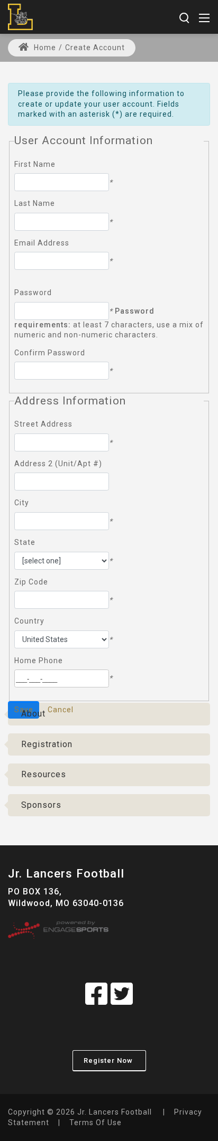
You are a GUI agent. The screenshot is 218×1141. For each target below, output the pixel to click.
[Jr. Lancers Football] (20, 16)
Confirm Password (49, 352)
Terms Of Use (95, 1122)
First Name (35, 164)
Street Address (43, 424)
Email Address (41, 243)
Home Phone (38, 660)
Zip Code (31, 582)
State (24, 542)
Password (33, 292)
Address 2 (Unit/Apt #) (58, 463)
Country (29, 621)
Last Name (34, 203)
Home (44, 47)
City (21, 502)
